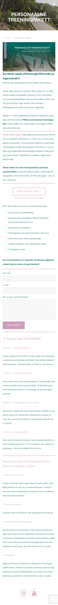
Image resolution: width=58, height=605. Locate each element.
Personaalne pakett (22, 38)
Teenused (7, 38)
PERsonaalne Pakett (29, 191)
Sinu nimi (7, 273)
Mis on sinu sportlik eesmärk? (16, 297)
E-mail (5, 285)
